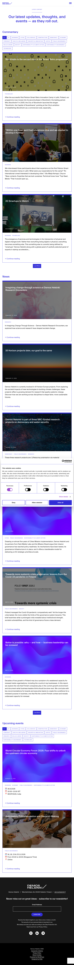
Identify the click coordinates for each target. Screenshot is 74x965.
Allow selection (37, 502)
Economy (63, 37)
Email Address (37, 905)
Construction (42, 37)
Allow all (60, 502)
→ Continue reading (12, 117)
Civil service (31, 37)
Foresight (6, 41)
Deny (13, 502)
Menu (70, 3)
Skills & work (8, 44)
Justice (48, 41)
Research (8, 322)
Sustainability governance (56, 44)
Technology (7, 48)
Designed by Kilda (37, 959)
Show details (63, 497)
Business (15, 37)
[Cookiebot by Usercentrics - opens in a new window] (63, 461)
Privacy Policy (37, 953)
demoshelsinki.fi (60, 892)
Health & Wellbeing (19, 41)
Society (17, 44)
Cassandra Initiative (37, 951)
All (4, 37)
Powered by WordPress (37, 957)
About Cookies (37, 955)
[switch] (28, 489)
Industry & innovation (35, 41)
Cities (22, 37)
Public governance (59, 41)
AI (8, 37)
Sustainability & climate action (33, 44)
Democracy (54, 37)
